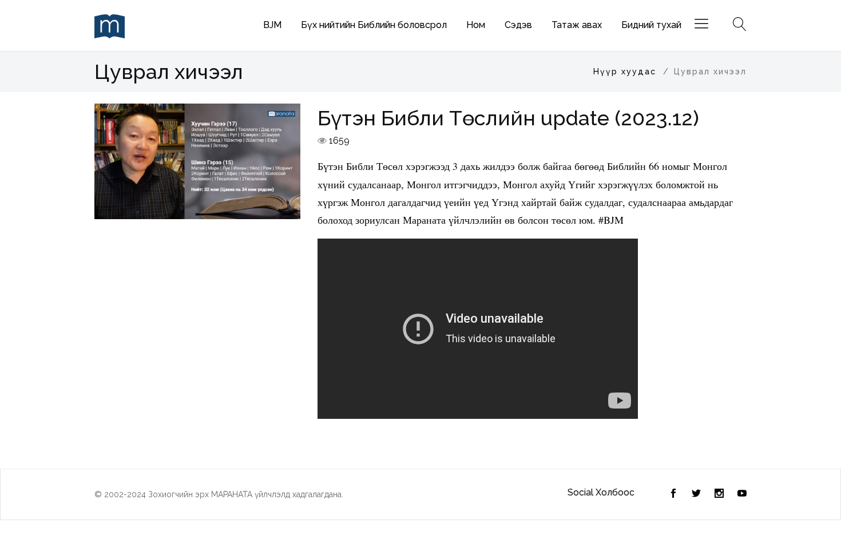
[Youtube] (742, 494)
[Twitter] (673, 494)
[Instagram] (719, 494)
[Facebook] (696, 494)
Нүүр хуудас (624, 71)
